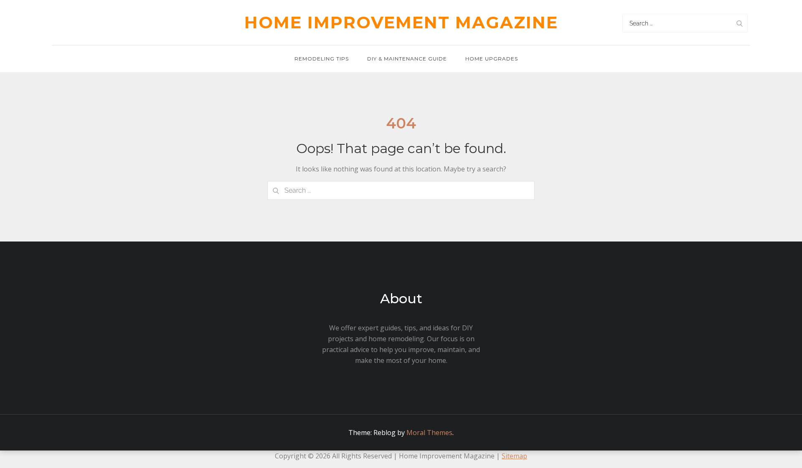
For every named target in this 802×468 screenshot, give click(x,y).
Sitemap (514, 455)
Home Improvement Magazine (401, 22)
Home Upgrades (491, 58)
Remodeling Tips (321, 58)
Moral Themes (429, 432)
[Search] (739, 23)
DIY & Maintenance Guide (407, 58)
